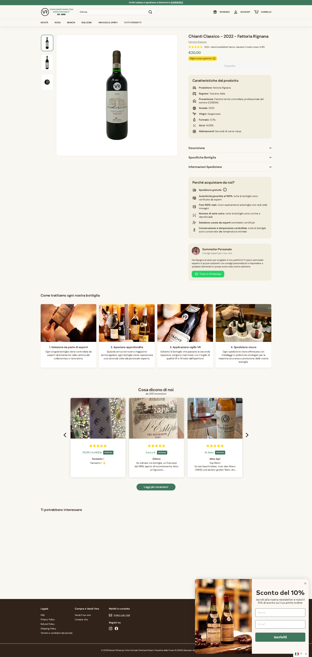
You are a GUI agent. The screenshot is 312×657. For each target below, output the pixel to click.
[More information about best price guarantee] (214, 58)
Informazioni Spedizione (205, 167)
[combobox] (301, 654)
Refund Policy (48, 624)
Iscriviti (280, 637)
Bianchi (71, 22)
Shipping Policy (48, 628)
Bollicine (87, 22)
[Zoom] (116, 95)
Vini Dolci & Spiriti (107, 22)
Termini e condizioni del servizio (56, 632)
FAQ (43, 615)
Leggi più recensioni (156, 487)
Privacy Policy (48, 619)
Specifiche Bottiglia (202, 157)
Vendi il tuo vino (83, 615)
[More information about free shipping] (225, 190)
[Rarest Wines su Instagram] (110, 628)
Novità (44, 22)
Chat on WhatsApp (210, 274)
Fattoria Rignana (197, 42)
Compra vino (81, 619)
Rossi (57, 22)
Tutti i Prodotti (132, 22)
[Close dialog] (305, 583)
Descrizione (196, 148)
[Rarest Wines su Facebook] (116, 628)
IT (301, 653)
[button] (66, 435)
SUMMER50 (177, 2)
